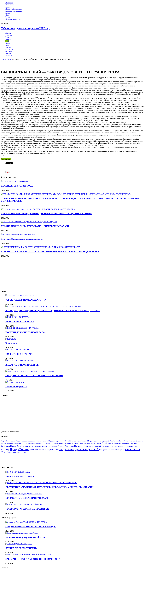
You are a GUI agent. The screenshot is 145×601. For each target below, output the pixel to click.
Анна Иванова (70, 441)
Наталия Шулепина (35, 446)
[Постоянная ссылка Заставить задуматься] (14, 382)
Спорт (7, 15)
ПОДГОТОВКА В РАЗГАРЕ (19, 354)
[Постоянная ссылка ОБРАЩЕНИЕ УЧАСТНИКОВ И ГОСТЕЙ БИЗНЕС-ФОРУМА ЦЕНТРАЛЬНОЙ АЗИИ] (41, 483)
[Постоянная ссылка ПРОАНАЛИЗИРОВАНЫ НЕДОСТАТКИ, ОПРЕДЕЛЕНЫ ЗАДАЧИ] (29, 222)
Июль (7, 45)
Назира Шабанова (121, 443)
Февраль (8, 35)
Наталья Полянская (66, 446)
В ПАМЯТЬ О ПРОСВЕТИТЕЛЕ (22, 365)
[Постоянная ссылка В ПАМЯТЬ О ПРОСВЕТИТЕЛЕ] (19, 360)
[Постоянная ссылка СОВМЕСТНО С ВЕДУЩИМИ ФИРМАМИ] (23, 494)
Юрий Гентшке (132, 449)
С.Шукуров (41, 450)
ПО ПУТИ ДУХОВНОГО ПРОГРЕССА (25, 332)
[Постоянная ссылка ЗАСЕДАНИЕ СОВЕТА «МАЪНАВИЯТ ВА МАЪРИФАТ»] (29, 371)
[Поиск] (2, 23)
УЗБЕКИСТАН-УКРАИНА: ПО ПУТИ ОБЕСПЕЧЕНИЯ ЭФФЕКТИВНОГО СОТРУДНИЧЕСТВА (50, 251)
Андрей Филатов (59, 441)
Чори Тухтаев (103, 450)
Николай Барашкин (102, 446)
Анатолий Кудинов (49, 441)
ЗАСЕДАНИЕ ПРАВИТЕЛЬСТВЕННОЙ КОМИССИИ (32, 559)
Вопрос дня (11, 343)
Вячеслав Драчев (118, 441)
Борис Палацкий (82, 441)
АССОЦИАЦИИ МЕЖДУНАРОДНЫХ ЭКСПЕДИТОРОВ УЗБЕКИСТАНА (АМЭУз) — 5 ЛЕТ (52, 310)
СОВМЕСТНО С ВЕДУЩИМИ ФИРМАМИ (27, 498)
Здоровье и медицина (13, 11)
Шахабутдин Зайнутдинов (116, 450)
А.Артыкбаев (5, 441)
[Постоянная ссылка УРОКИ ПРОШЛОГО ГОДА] (17, 472)
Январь (8, 33)
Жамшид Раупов (11, 443)
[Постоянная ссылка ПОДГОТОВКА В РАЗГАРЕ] (17, 349)
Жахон (18, 443)
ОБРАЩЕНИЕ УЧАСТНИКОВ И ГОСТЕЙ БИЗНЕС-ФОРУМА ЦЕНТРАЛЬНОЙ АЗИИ (49, 487)
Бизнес (8, 17)
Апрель (8, 39)
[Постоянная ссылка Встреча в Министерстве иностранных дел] (18, 234)
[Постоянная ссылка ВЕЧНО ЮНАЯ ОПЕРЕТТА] (17, 317)
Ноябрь (8, 53)
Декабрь (8, 55)
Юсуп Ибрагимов (8, 452)
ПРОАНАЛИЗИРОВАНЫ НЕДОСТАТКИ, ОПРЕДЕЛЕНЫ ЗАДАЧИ (35, 226)
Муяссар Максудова (80, 443)
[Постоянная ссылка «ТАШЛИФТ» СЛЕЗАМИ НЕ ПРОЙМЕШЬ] (23, 504)
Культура (8, 7)
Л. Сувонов (55, 443)
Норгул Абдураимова (117, 446)
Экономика (9, 5)
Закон (7, 13)
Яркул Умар (21, 452)
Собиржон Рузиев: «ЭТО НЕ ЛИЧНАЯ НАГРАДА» (30, 526)
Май (7, 41)
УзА (96, 449)
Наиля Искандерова (19, 446)
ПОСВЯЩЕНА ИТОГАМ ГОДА (17, 186)
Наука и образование (13, 9)
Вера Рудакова (93, 441)
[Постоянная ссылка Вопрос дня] (10, 339)
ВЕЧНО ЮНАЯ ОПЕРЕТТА (19, 321)
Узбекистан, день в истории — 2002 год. (25, 28)
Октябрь (8, 51)
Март (7, 37)
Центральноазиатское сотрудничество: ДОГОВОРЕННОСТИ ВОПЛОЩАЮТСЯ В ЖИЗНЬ (46, 213)
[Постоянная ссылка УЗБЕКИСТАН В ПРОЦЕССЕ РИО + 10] (22, 295)
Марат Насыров (64, 443)
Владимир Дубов (106, 441)
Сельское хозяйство (13, 19)
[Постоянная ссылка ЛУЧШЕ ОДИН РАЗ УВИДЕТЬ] (18, 544)
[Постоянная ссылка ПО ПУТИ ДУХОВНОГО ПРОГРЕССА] (22, 328)
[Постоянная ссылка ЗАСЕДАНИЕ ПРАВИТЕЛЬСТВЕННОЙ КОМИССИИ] (28, 555)
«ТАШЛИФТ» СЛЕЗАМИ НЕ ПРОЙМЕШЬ (27, 509)
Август (8, 47)
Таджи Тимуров (53, 450)
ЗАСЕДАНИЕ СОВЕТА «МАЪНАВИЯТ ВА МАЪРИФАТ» (34, 375)
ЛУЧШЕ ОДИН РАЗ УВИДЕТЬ (21, 548)
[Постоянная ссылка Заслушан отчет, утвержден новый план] (21, 533)
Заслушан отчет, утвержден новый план (25, 537)
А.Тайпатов (12, 441)
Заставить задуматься (16, 386)
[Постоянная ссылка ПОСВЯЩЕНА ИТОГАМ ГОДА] (14, 181)
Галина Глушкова (129, 441)
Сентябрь (9, 49)
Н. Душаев (92, 443)
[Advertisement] (27, 63)
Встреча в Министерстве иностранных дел (22, 239)
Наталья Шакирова (83, 446)
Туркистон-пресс (84, 449)
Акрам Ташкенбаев (24, 441)
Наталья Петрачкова (49, 446)
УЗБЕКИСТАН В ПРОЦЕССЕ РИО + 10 (25, 300)
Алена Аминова (37, 441)
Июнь (7, 43)
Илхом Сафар (27, 443)
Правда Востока (19, 449)
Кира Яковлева (47, 443)
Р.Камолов (33, 450)
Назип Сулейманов (104, 443)
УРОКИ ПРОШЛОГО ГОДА (19, 476)
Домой (3, 59)
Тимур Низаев (66, 449)
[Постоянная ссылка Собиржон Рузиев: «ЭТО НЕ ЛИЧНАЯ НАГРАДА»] (26, 522)
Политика (9, 3)
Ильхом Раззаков (37, 443)
